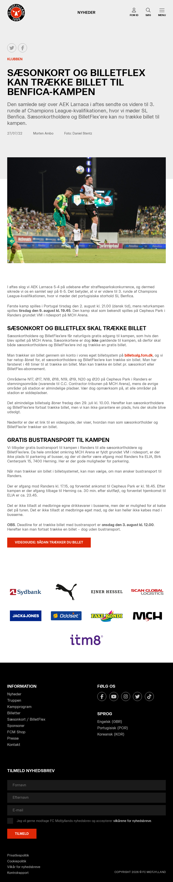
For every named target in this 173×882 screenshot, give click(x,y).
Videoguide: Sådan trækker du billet (49, 542)
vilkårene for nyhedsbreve (132, 821)
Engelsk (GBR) (109, 722)
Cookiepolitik (16, 861)
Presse (13, 738)
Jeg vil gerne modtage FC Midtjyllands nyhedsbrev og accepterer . (84, 821)
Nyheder (14, 694)
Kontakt (13, 745)
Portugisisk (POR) (112, 728)
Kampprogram (19, 707)
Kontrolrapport (18, 873)
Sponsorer (16, 726)
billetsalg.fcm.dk (139, 355)
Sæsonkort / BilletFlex (26, 719)
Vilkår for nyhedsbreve (23, 867)
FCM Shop (16, 732)
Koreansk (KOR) (110, 734)
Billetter (13, 713)
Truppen (14, 700)
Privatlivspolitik (18, 855)
